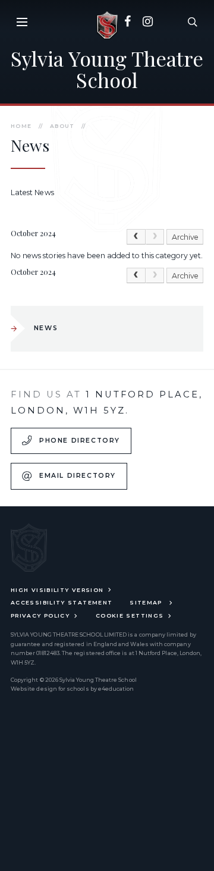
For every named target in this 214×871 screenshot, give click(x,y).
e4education (116, 688)
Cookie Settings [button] (129, 615)
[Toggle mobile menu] (22, 22)
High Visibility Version (57, 590)
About (62, 126)
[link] (155, 237)
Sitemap (147, 602)
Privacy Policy (40, 615)
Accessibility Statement (61, 602)
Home (21, 126)
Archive (185, 237)
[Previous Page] (136, 237)
